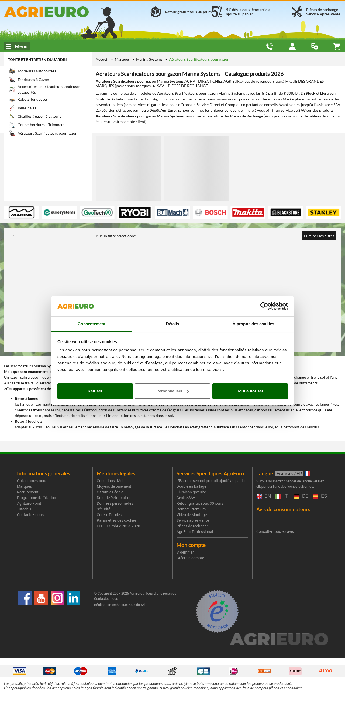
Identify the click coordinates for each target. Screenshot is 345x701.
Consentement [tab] (91, 323)
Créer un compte (190, 558)
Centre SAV (186, 498)
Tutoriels (24, 509)
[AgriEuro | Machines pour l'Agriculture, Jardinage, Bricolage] (57, 11)
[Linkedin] (73, 611)
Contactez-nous (30, 515)
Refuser (95, 391)
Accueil (102, 59)
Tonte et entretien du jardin (37, 59)
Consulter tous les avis (275, 531)
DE (304, 496)
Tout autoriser (250, 391)
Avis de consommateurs (283, 509)
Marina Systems (149, 59)
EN (267, 496)
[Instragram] (57, 611)
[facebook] (25, 611)
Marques (122, 59)
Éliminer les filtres (319, 235)
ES (323, 496)
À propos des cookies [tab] (253, 323)
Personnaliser (169, 391)
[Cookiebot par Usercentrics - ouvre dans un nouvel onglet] (264, 306)
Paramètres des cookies (117, 520)
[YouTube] (41, 611)
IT (285, 496)
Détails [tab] (172, 323)
